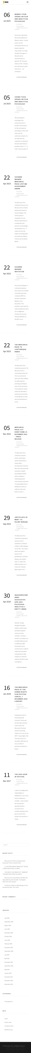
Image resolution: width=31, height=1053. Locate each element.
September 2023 (8, 951)
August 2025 (7, 925)
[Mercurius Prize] (6, 2)
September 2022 (8, 966)
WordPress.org (8, 1030)
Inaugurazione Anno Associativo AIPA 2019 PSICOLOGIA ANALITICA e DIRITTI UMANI (21, 602)
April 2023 (6, 958)
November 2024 (8, 933)
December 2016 (8, 980)
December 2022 (8, 962)
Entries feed (7, 1022)
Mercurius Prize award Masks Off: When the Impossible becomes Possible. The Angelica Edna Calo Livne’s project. (15, 880)
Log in (6, 1018)
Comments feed (8, 1026)
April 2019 (6, 969)
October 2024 (8, 936)
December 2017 (8, 977)
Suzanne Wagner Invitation (19, 269)
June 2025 (7, 929)
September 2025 (8, 922)
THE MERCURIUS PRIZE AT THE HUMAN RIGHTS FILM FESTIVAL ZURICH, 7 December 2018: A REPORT (21, 694)
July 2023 (6, 955)
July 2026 (6, 918)
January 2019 (7, 973)
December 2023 (8, 947)
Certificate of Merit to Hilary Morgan (21, 519)
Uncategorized (20, 26)
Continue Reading (21, 77)
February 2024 (8, 944)
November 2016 (8, 984)
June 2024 (7, 940)
